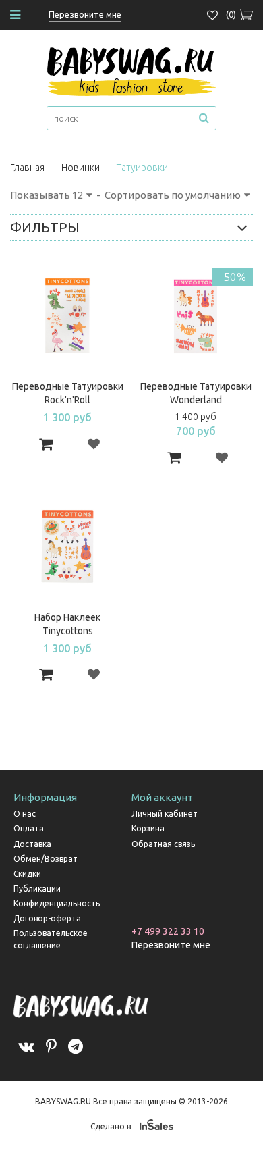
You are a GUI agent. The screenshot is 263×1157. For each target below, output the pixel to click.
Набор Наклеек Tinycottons (67, 624)
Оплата (28, 828)
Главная (27, 167)
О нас (24, 813)
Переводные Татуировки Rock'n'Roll (67, 393)
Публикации (37, 888)
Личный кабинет (165, 813)
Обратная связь (163, 844)
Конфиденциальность (56, 903)
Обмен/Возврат (45, 858)
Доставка (32, 844)
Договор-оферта (47, 918)
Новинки (80, 167)
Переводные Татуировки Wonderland (196, 393)
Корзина (148, 828)
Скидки (27, 873)
